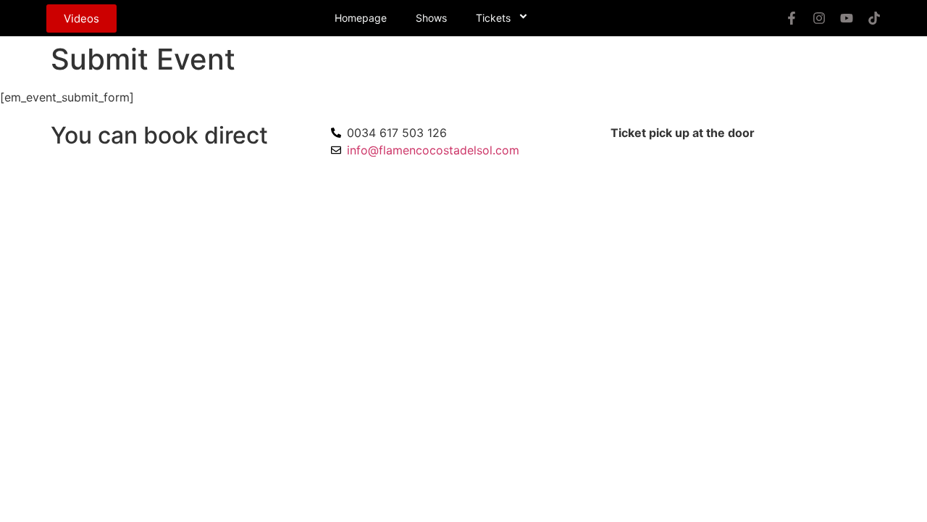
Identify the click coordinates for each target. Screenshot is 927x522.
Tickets (493, 18)
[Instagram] (819, 18)
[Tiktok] (874, 18)
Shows (431, 18)
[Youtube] (846, 18)
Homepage (361, 18)
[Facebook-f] (791, 18)
